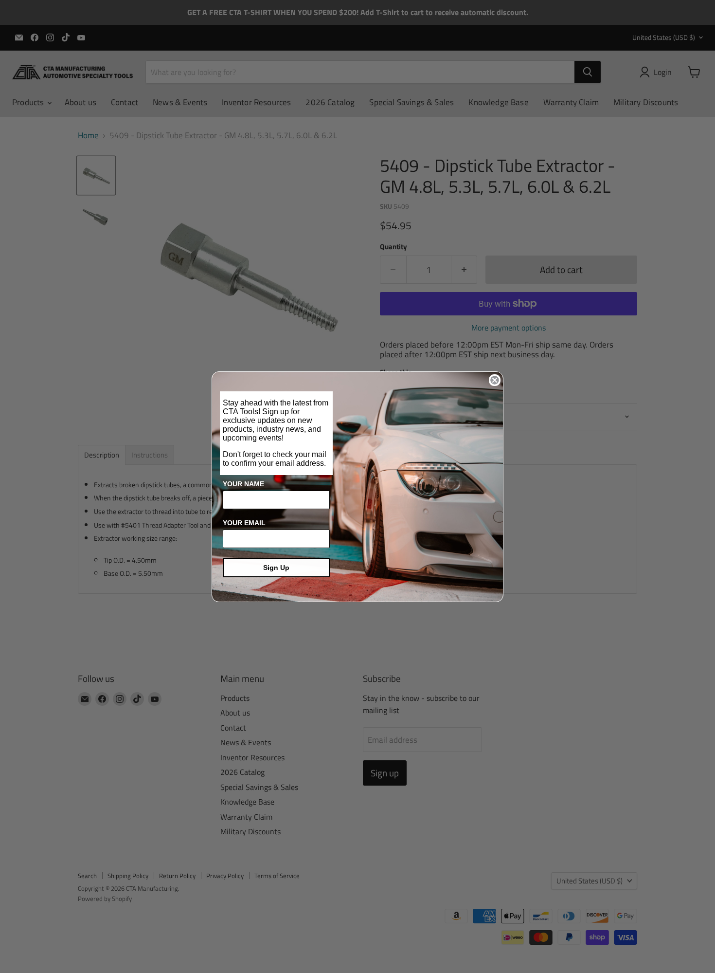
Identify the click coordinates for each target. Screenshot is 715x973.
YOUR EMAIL (244, 523)
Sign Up (276, 567)
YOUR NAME (243, 484)
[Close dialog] (495, 380)
